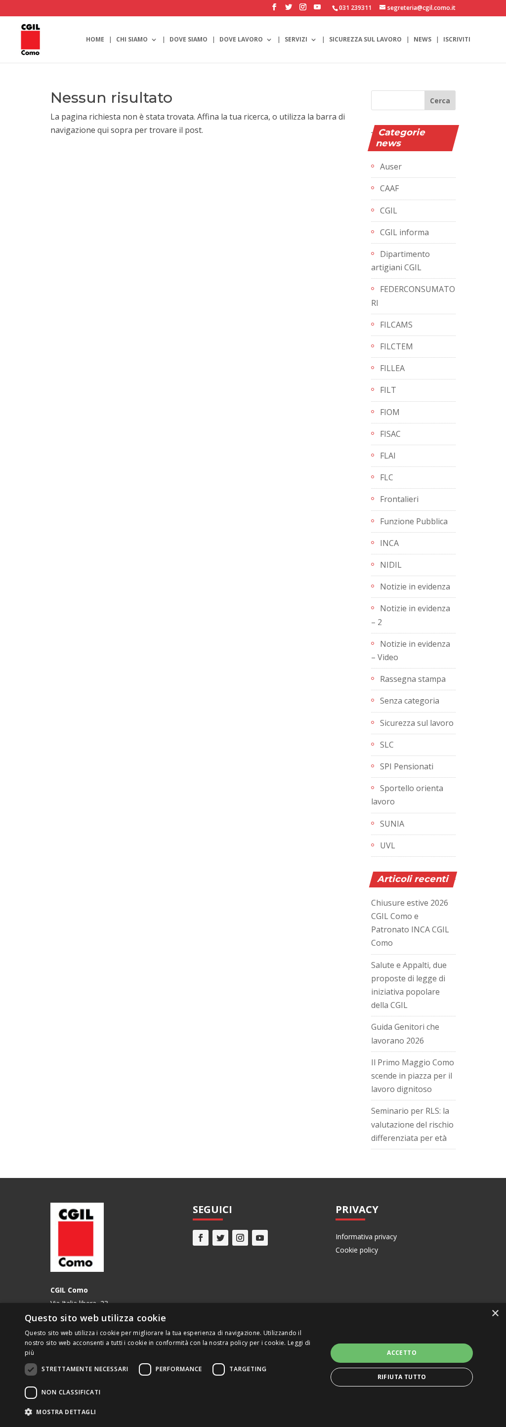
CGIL (388, 210)
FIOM (390, 412)
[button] (171, 1412)
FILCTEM (396, 346)
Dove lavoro (241, 39)
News (422, 39)
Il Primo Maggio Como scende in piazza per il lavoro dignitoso (412, 1075)
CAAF (389, 188)
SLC (387, 744)
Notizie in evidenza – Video (410, 650)
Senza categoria (409, 700)
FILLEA (392, 368)
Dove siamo (188, 39)
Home (95, 39)
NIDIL (391, 564)
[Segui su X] (220, 1238)
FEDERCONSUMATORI (413, 296)
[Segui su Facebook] (201, 1238)
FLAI (388, 455)
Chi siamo (132, 39)
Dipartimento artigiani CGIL (400, 261)
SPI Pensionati (406, 766)
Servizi (296, 39)
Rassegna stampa (413, 678)
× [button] (495, 1313)
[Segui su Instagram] (240, 1238)
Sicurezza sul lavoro (365, 39)
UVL (387, 845)
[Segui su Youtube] (260, 1238)
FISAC (390, 433)
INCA (389, 543)
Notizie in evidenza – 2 (410, 615)
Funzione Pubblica (414, 521)
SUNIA (392, 823)
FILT (388, 389)
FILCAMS (396, 324)
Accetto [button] (402, 1352)
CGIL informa (404, 232)
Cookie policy (357, 1250)
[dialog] (253, 1365)
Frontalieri (399, 499)
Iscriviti (456, 39)
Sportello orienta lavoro (407, 795)
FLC (386, 477)
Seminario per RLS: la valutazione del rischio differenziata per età (412, 1124)
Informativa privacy (366, 1236)
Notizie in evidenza (415, 586)
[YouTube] (317, 9)
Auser (391, 166)
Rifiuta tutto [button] (402, 1377)
